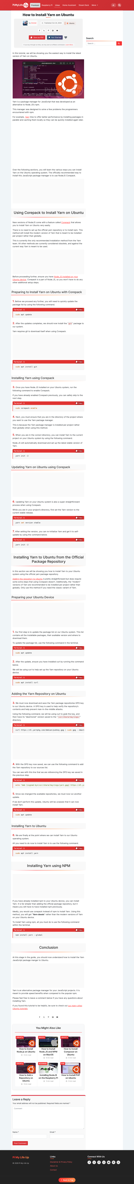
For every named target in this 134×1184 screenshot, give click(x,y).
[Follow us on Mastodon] (113, 1162)
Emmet (33, 23)
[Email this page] (57, 30)
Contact (53, 1170)
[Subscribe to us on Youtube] (108, 1162)
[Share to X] (44, 30)
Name (16, 1132)
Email (53, 1132)
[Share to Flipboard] (53, 30)
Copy (80, 310)
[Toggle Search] (119, 5)
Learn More (69, 45)
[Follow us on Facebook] (89, 1162)
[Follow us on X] (94, 1162)
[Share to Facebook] (39, 30)
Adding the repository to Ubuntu (28, 579)
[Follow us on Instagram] (104, 1162)
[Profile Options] (113, 5)
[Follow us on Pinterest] (99, 1162)
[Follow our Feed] (118, 1162)
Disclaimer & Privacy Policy (61, 1162)
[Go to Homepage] (20, 5)
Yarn (27, 117)
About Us (54, 1166)
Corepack (65, 222)
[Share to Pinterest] (48, 30)
